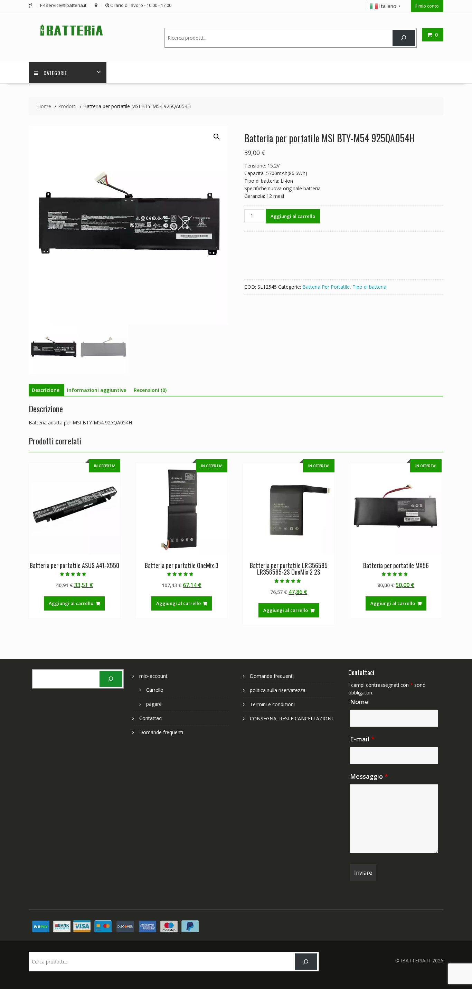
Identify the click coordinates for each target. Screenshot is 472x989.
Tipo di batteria (369, 287)
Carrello (154, 689)
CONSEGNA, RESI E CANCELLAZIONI (291, 718)
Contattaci (150, 718)
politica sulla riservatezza (277, 690)
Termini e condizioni (272, 704)
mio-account (153, 676)
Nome (359, 702)
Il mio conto (427, 6)
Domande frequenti (161, 732)
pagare (154, 704)
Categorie (55, 72)
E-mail (362, 739)
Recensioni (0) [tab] (150, 390)
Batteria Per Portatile (326, 287)
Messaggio (369, 776)
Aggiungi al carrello (293, 216)
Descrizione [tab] (45, 390)
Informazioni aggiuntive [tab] (96, 390)
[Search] (404, 38)
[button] (216, 137)
